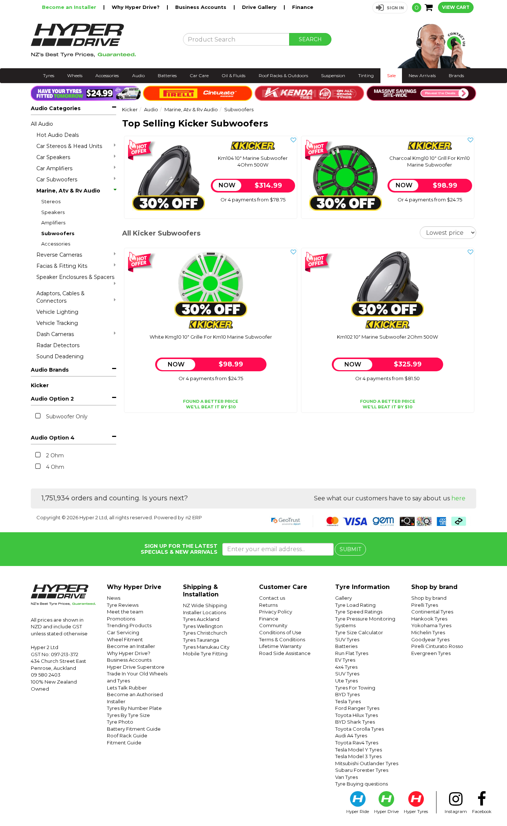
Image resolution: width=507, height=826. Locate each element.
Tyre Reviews (122, 605)
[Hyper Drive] (101, 40)
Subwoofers (58, 233)
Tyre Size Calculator (359, 632)
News (113, 598)
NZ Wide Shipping (205, 605)
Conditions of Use (280, 632)
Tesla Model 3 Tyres (358, 756)
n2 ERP (194, 517)
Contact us (272, 598)
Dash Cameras (55, 334)
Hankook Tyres (429, 619)
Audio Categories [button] (56, 108)
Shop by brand (429, 598)
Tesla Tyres (348, 701)
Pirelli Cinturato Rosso (437, 646)
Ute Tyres (346, 681)
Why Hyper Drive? (136, 7)
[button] (390, 7)
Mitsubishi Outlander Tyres (366, 763)
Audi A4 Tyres (351, 735)
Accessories (107, 75)
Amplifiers (53, 223)
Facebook (481, 811)
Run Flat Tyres (351, 653)
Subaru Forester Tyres (361, 770)
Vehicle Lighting (57, 312)
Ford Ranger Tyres (357, 708)
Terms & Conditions (282, 639)
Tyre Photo (120, 722)
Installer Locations (204, 612)
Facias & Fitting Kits (61, 266)
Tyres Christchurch (205, 633)
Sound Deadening (60, 356)
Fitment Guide (124, 743)
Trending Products (129, 625)
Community (273, 625)
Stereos (50, 201)
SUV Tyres (347, 639)
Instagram (456, 811)
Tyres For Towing (355, 688)
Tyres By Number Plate (134, 708)
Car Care (199, 75)
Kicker (40, 385)
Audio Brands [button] (50, 369)
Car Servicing (123, 632)
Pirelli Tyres (424, 605)
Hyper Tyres (416, 811)
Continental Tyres (432, 612)
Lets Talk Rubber (127, 688)
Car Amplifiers (54, 168)
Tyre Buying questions (361, 784)
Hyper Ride (357, 811)
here (458, 498)
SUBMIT (350, 549)
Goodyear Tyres (430, 639)
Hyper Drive (386, 811)
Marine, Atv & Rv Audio (68, 190)
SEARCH (310, 39)
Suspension (333, 75)
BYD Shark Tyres (355, 722)
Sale (391, 75)
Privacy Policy (275, 612)
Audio (138, 75)
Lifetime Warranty (280, 646)
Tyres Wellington (203, 626)
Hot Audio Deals (57, 135)
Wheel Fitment (125, 639)
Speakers (53, 212)
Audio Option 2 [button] (52, 398)
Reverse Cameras (59, 254)
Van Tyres (346, 777)
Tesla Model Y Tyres (358, 750)
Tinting (366, 75)
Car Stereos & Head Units (69, 146)
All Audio (42, 124)
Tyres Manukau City (206, 647)
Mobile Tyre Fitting (205, 653)
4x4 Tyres (346, 667)
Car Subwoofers (56, 179)
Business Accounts (201, 7)
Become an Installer (70, 7)
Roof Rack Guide (127, 735)
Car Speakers (53, 157)
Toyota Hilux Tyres (356, 715)
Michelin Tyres (428, 632)
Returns (268, 605)
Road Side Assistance (285, 653)
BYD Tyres (347, 694)
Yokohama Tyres (431, 625)
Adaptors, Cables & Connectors (60, 297)
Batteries (167, 75)
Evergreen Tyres (431, 653)
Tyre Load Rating (355, 605)
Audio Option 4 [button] (53, 437)
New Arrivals (422, 75)
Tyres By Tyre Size (128, 715)
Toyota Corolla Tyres (359, 729)
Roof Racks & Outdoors (283, 75)
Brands (456, 75)
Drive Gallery (260, 7)
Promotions (121, 619)
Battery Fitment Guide (134, 729)
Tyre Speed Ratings (358, 612)
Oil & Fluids (233, 75)
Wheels (74, 75)
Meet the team (125, 612)
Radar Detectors (57, 345)
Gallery (343, 598)
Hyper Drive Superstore (135, 667)
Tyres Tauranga (201, 640)
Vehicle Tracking (57, 323)
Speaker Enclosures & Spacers (75, 277)
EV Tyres (345, 660)
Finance (302, 7)
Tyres (48, 75)
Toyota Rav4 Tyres (356, 743)
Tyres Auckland (201, 619)
